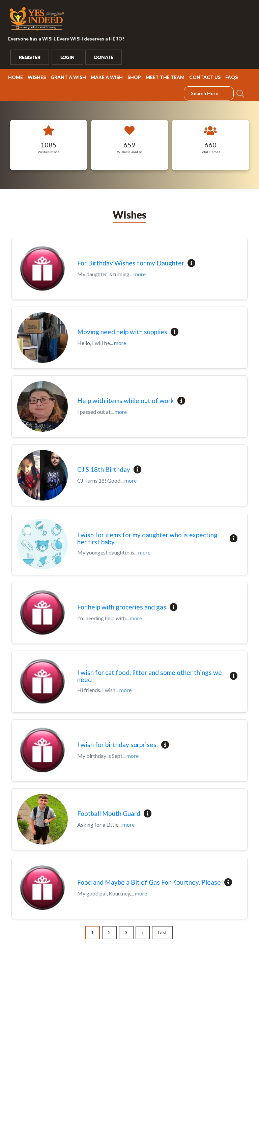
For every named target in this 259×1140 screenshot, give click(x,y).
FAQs (231, 77)
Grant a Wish (68, 77)
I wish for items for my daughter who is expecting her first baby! (147, 539)
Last (162, 932)
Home (15, 77)
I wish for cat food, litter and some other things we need (149, 676)
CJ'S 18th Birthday (103, 469)
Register (29, 57)
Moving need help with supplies (122, 332)
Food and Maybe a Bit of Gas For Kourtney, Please (149, 882)
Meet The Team (165, 77)
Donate (103, 57)
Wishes (37, 77)
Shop (134, 77)
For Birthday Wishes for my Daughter (130, 263)
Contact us (205, 77)
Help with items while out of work (125, 400)
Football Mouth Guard (108, 813)
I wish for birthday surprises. (117, 744)
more (140, 274)
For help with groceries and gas (121, 607)
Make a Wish (107, 77)
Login (67, 57)
